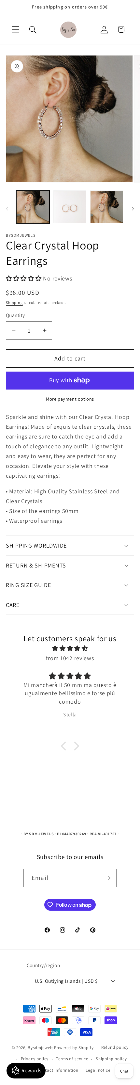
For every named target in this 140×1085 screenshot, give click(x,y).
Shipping (14, 302)
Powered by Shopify (73, 1047)
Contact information (57, 1070)
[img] (70, 648)
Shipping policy (111, 1058)
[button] (15, 29)
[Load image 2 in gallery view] (70, 207)
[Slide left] (7, 208)
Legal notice (98, 1070)
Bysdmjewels (40, 1047)
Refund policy (115, 1047)
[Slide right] (133, 208)
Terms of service (72, 1058)
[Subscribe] (107, 878)
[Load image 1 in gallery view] (32, 207)
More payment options (70, 399)
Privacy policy (35, 1058)
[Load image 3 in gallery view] (106, 207)
